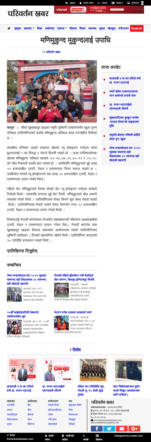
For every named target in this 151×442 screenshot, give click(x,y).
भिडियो (72, 424)
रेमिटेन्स (31, 424)
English (136, 28)
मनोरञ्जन (123, 28)
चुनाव (9, 424)
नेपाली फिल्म (53, 405)
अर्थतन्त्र (49, 28)
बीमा (29, 409)
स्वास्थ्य (92, 28)
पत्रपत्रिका (12, 414)
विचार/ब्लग (73, 414)
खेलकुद (112, 28)
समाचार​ (28, 28)
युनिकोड (135, 3)
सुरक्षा (102, 28)
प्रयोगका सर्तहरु (68, 437)
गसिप (50, 414)
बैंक (29, 405)
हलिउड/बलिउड (54, 409)
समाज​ (9, 409)
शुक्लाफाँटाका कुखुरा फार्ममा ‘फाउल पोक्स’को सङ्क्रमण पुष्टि (124, 121)
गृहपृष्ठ (72, 3)
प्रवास (60, 28)
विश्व (71, 409)
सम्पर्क (104, 3)
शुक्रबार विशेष (75, 405)
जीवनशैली (52, 424)
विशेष (77, 349)
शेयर (30, 419)
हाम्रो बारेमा (88, 3)
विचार (82, 28)
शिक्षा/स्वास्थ (12, 419)
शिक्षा (39, 28)
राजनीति (10, 405)
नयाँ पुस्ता (52, 419)
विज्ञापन (119, 3)
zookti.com (136, 435)
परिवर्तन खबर (53, 52)
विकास (73, 28)
